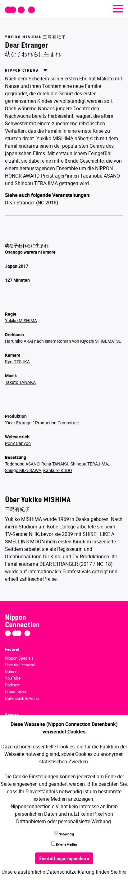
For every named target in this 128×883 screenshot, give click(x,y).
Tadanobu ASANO (22, 464)
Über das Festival (20, 664)
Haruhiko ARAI (19, 341)
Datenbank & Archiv (22, 698)
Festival (12, 649)
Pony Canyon (18, 443)
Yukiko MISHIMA (21, 320)
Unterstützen (16, 691)
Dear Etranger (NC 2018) (31, 202)
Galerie (11, 671)
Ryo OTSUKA (17, 362)
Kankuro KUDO (57, 470)
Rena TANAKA (55, 464)
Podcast (12, 685)
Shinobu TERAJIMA (89, 464)
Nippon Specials (19, 658)
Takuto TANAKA (20, 382)
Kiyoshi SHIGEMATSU (100, 341)
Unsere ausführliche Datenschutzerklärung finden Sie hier (64, 871)
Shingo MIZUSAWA (23, 470)
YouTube (13, 678)
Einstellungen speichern (64, 859)
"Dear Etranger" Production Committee (42, 423)
